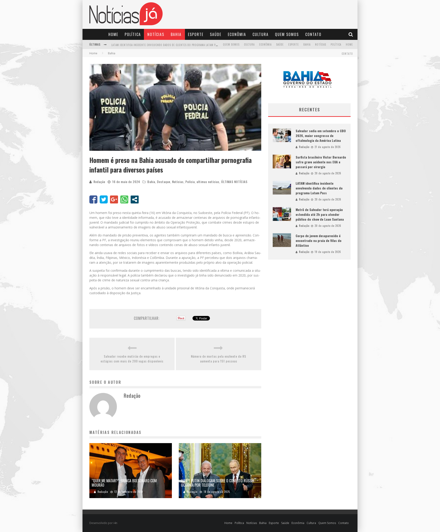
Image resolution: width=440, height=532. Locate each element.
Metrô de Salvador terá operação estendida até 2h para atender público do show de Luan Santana (177, 45)
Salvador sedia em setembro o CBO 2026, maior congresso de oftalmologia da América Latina (321, 135)
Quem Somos (287, 34)
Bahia (176, 34)
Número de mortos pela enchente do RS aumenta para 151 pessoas (218, 358)
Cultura (261, 34)
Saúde (215, 34)
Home (113, 34)
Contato (313, 34)
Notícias (155, 34)
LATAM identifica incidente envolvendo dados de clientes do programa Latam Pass (319, 188)
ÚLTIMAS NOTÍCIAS (234, 181)
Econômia (237, 34)
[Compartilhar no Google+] (114, 199)
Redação (99, 181)
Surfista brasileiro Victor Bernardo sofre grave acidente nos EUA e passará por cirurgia (321, 162)
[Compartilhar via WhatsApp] (124, 199)
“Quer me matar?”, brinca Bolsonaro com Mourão (124, 483)
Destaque (163, 181)
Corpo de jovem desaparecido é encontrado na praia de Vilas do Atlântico (318, 240)
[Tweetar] (104, 199)
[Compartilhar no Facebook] (93, 199)
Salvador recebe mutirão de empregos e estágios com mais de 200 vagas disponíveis (132, 358)
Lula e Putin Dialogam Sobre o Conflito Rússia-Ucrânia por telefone (218, 483)
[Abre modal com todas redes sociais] (135, 199)
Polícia (190, 181)
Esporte (196, 34)
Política (133, 34)
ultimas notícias (208, 181)
